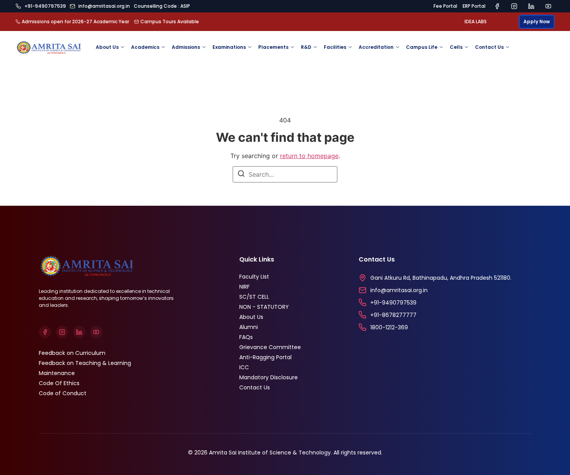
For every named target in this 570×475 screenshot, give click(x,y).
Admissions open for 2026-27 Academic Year (75, 21)
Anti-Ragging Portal (265, 357)
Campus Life (421, 47)
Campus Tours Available (169, 21)
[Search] (241, 175)
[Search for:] (285, 174)
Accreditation (376, 47)
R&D (306, 47)
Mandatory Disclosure (268, 377)
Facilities (335, 47)
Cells (456, 47)
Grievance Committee (270, 347)
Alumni (248, 327)
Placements (273, 47)
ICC (244, 367)
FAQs (246, 337)
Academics (145, 47)
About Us (107, 47)
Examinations (229, 47)
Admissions (186, 47)
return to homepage (309, 156)
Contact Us (489, 47)
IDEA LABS (476, 21)
